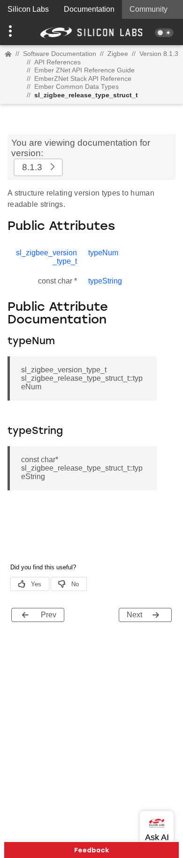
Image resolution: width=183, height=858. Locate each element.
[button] (14, 32)
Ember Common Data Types (76, 86)
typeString (105, 281)
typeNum (103, 253)
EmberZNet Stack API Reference (82, 78)
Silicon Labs (28, 9)
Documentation (89, 9)
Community (149, 9)
